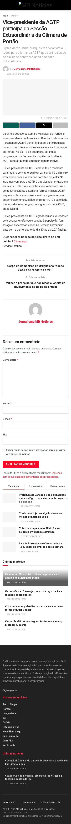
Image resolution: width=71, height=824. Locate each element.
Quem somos (28, 802)
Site (5, 434)
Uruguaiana (9, 713)
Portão (14, 16)
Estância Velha (11, 727)
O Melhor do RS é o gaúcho (41, 809)
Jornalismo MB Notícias (27, 69)
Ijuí (4, 718)
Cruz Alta (8, 740)
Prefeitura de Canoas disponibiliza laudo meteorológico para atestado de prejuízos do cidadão (43, 498)
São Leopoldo (11, 736)
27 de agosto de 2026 (16, 599)
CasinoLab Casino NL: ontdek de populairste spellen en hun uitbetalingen (32, 576)
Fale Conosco (9, 802)
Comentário (11, 359)
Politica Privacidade (50, 802)
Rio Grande (9, 745)
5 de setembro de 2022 (18, 74)
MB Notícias (22, 809)
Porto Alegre (10, 704)
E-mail (7, 419)
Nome (7, 403)
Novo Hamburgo (12, 731)
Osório (7, 722)
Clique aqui (20, 241)
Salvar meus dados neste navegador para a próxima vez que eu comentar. (35, 452)
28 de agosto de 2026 (16, 583)
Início (5, 16)
